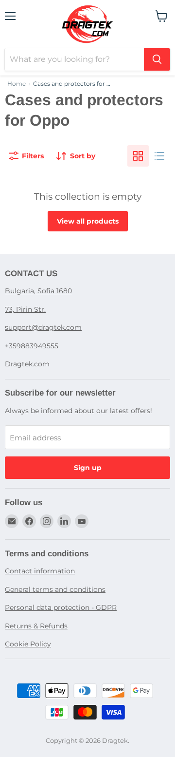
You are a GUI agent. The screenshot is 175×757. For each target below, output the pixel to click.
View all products (88, 221)
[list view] (159, 156)
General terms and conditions (55, 589)
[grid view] (138, 156)
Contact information (40, 571)
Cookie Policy (28, 644)
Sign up (88, 467)
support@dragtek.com (43, 327)
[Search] (157, 59)
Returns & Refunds (36, 626)
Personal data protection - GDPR (61, 607)
